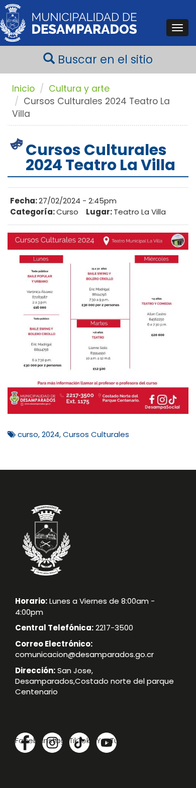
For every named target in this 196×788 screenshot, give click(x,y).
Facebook (25, 740)
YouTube (106, 740)
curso (28, 434)
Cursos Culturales (96, 434)
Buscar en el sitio (104, 59)
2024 (50, 434)
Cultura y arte (79, 89)
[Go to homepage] (68, 23)
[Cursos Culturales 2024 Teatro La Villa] (98, 322)
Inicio (23, 89)
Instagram (52, 740)
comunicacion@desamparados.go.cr (84, 654)
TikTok (79, 740)
